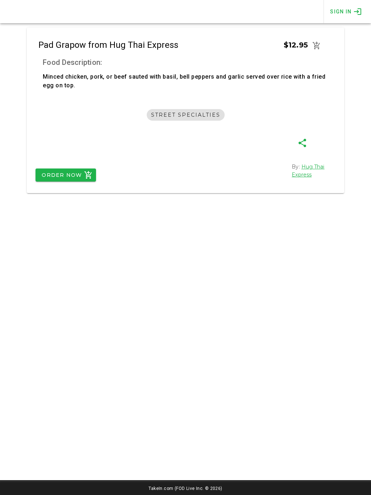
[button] (316, 45)
